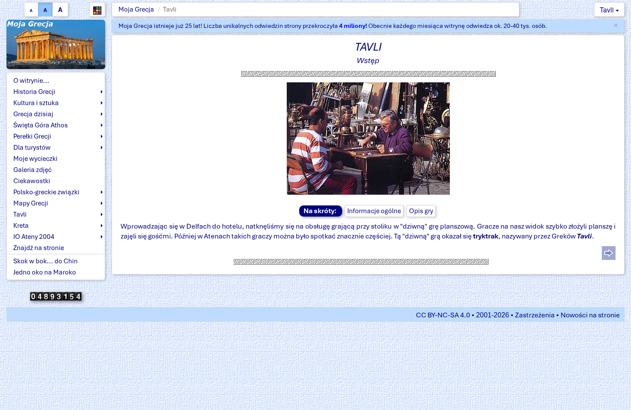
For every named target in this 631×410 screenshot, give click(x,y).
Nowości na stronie (590, 315)
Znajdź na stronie (38, 248)
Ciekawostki (31, 181)
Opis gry (421, 211)
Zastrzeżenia (535, 315)
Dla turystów (32, 147)
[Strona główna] (55, 43)
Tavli (608, 10)
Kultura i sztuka (36, 103)
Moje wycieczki (35, 158)
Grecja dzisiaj (33, 114)
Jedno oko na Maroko (44, 272)
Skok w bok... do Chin (45, 261)
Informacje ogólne (374, 211)
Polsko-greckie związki (46, 192)
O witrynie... (31, 80)
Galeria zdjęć (32, 170)
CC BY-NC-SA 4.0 (443, 315)
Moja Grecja (136, 9)
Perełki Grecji (32, 136)
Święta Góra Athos (40, 125)
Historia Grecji (34, 91)
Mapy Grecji (30, 203)
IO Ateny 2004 (34, 236)
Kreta (21, 225)
